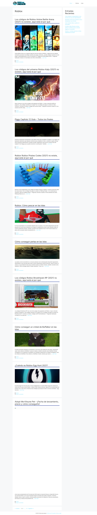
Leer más (44, 57)
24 (27, 508)
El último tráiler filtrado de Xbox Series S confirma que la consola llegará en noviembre (72, 28)
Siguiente (31, 508)
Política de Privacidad (51, 513)
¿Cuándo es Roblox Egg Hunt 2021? (31, 365)
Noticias (77, 3)
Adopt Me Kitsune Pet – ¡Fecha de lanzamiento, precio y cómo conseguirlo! (37, 402)
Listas (82, 3)
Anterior (17, 508)
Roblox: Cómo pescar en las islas (30, 205)
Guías (71, 3)
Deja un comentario (19, 61)
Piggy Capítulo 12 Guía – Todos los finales (34, 119)
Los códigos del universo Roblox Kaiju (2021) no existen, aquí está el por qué (37, 70)
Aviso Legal (59, 513)
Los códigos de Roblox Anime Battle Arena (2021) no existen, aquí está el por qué (34, 20)
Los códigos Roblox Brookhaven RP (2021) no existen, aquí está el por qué (36, 279)
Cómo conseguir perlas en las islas (31, 241)
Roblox (17, 60)
